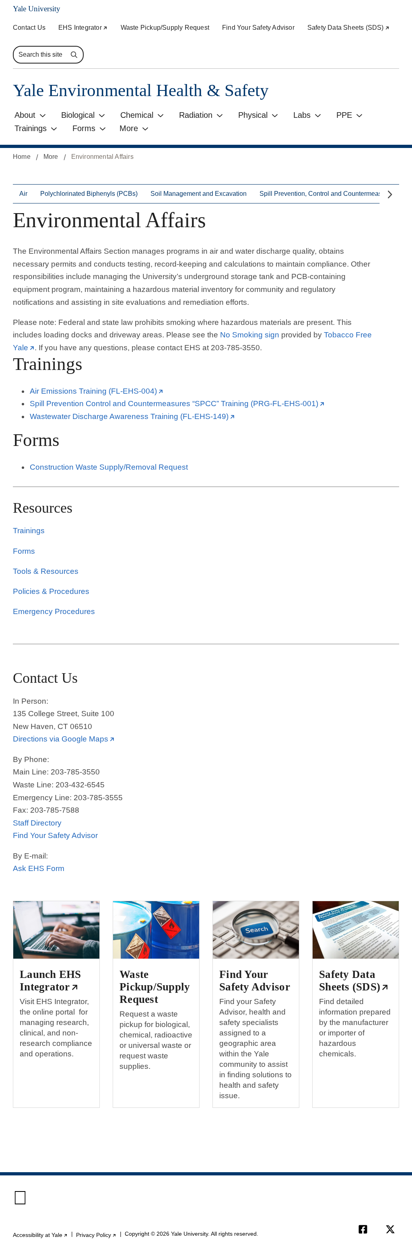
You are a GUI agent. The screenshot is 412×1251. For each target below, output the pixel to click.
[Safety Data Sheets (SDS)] (355, 930)
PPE (344, 115)
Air (23, 193)
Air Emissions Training (96, 391)
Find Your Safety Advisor (258, 27)
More (128, 128)
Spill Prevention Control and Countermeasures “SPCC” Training (177, 403)
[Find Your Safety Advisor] (255, 930)
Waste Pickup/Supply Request (165, 27)
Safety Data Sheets (348, 27)
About (24, 115)
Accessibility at (40, 1235)
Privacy (96, 1235)
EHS (83, 27)
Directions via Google (64, 739)
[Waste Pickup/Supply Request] (156, 930)
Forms (83, 128)
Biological (78, 115)
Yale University (36, 8)
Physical (253, 115)
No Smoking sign (249, 335)
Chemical (136, 115)
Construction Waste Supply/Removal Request (109, 467)
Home (22, 156)
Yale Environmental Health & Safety (141, 90)
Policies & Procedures (51, 591)
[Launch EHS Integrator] (56, 930)
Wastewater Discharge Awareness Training (132, 416)
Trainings (30, 128)
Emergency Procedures (54, 611)
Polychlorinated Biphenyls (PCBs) (89, 193)
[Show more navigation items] (389, 194)
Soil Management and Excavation (198, 193)
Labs (302, 115)
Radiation (195, 115)
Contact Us (29, 27)
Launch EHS (52, 980)
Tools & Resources (45, 571)
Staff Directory (37, 823)
